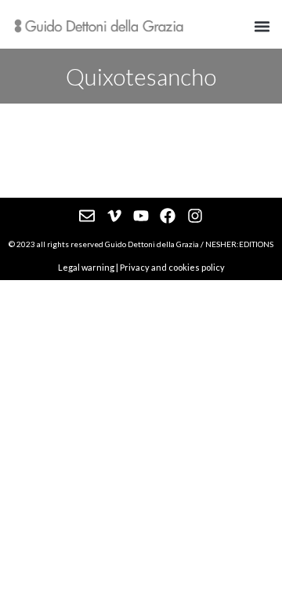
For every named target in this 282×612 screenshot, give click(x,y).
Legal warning (86, 267)
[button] (262, 26)
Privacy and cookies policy (172, 267)
